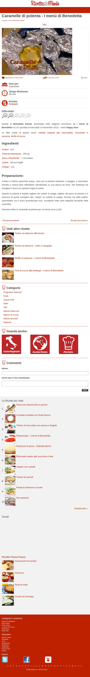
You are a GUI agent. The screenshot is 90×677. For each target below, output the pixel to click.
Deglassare (5, 647)
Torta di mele (21, 584)
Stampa (85, 77)
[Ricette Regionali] (15, 344)
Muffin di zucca (18, 136)
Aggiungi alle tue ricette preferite (14, 77)
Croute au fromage (24, 596)
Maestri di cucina (11, 315)
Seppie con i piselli (25, 467)
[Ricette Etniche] (43, 344)
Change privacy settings (56, 669)
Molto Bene (5, 629)
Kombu (4, 651)
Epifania (22, 20)
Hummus (19, 573)
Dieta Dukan (6, 623)
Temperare (5, 645)
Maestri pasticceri (11, 311)
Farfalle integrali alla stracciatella (56, 133)
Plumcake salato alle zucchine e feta (34, 456)
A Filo (3, 641)
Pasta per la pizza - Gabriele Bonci (33, 446)
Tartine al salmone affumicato (29, 233)
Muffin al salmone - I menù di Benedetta (35, 258)
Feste (6, 296)
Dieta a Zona (6, 625)
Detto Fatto (5, 631)
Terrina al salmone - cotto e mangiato (33, 246)
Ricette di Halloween (8, 621)
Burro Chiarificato (10, 158)
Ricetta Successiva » (79, 220)
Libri (5, 307)
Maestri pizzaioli (11, 319)
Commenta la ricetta (53, 77)
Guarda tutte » (81, 508)
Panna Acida (6, 649)
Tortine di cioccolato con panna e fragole (36, 425)
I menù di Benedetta (13, 20)
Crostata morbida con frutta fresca (33, 415)
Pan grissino (22, 498)
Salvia (5, 162)
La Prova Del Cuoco (8, 627)
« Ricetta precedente (10, 220)
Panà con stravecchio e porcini (31, 404)
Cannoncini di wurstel (25, 561)
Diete (6, 304)
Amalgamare (6, 643)
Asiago (5, 167)
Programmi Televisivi (13, 292)
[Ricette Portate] (72, 344)
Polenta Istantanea (11, 154)
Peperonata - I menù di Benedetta (33, 435)
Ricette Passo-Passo (14, 557)
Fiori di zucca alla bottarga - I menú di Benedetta (39, 270)
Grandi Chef (9, 300)
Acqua (5, 149)
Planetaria (5, 639)
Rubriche (7, 322)
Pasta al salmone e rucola (29, 487)
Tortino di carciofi (24, 477)
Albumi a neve (6, 637)
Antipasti (13, 104)
